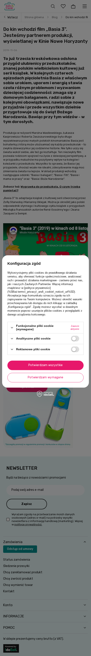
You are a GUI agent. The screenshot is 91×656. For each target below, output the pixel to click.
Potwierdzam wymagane (45, 377)
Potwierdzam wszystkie (45, 365)
